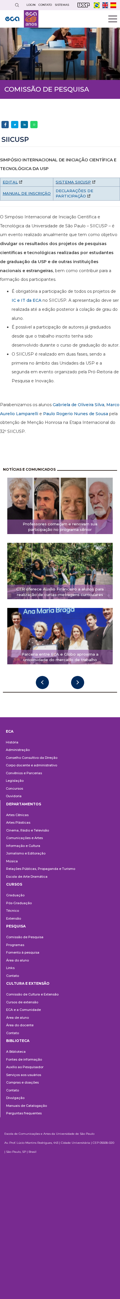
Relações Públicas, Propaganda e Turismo (40, 869)
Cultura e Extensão (28, 983)
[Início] (21, 19)
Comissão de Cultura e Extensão (32, 994)
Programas (15, 945)
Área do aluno (17, 960)
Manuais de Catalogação (26, 1106)
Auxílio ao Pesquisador (24, 1067)
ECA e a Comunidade (23, 1010)
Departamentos (23, 804)
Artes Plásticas (18, 822)
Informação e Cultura (23, 846)
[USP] (83, 5)
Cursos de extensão (22, 1002)
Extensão (13, 918)
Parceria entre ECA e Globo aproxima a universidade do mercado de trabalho (60, 657)
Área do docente (19, 1025)
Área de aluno (17, 1018)
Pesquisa (16, 926)
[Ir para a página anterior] (42, 682)
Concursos (14, 788)
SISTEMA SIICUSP (73, 182)
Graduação (15, 895)
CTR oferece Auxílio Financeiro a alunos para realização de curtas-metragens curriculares (60, 592)
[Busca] (17, 5)
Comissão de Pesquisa (24, 937)
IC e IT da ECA (26, 300)
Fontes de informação (24, 1059)
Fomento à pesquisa (22, 952)
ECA (9, 731)
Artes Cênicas (17, 815)
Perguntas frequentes (24, 1113)
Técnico (12, 911)
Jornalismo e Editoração (25, 853)
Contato (12, 976)
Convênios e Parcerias (24, 773)
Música (12, 861)
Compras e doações (22, 1082)
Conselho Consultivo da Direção (31, 758)
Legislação (15, 781)
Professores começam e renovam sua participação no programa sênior (60, 527)
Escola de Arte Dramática (26, 877)
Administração (18, 750)
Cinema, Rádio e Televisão (27, 830)
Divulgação (15, 1098)
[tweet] (14, 124)
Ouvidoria (14, 796)
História (12, 742)
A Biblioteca (16, 1052)
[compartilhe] (5, 124)
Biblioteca (17, 1041)
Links (10, 968)
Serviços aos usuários (23, 1075)
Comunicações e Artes (24, 838)
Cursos (14, 884)
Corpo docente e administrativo (31, 765)
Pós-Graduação (19, 903)
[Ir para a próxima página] (77, 682)
